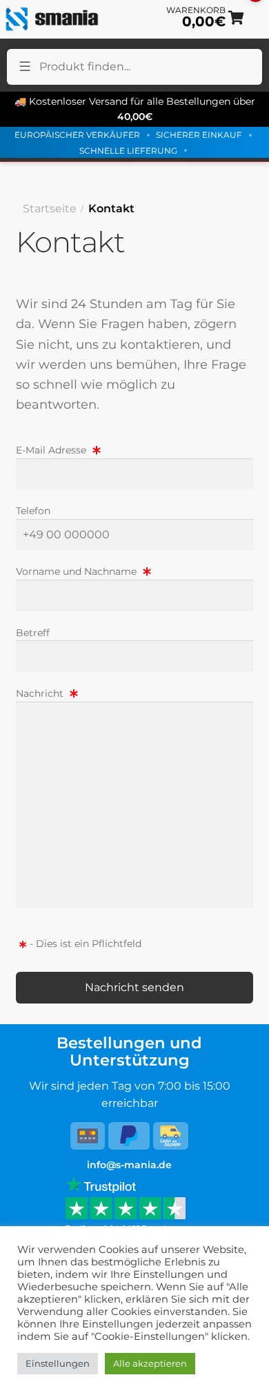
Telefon (33, 511)
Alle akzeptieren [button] (150, 1363)
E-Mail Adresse (52, 450)
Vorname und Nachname (77, 571)
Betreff (33, 633)
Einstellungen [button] (58, 1363)
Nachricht (41, 693)
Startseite (50, 208)
